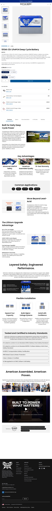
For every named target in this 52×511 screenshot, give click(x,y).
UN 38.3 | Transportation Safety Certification (16, 351)
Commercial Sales (28, 480)
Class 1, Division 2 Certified (11, 358)
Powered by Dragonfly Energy (44, 466)
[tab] (9, 119)
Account (26, 464)
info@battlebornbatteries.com (8, 487)
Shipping (26, 475)
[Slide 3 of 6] (5, 26)
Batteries (18, 464)
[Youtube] (44, 468)
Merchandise (18, 473)
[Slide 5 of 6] (5, 42)
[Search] (4, 4)
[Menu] (1, 4)
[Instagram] (42, 468)
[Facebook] (39, 468)
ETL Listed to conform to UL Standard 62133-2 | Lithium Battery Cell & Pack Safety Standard (25, 347)
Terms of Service (10, 507)
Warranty (26, 471)
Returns (25, 473)
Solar (17, 466)
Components (18, 468)
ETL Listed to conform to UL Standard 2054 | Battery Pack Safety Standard (25, 343)
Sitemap (3, 507)
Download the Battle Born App (10, 492)
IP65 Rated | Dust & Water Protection (14, 355)
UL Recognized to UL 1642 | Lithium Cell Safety (16, 361)
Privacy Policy (16, 507)
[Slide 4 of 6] (5, 34)
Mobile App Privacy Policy (25, 507)
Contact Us (26, 466)
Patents (32, 507)
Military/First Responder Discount (30, 479)
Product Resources (27, 468)
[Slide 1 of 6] (5, 10)
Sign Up (25, 498)
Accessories (18, 469)
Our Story (40, 464)
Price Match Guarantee (28, 477)
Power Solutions (19, 471)
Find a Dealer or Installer (28, 469)
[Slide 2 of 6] (5, 18)
